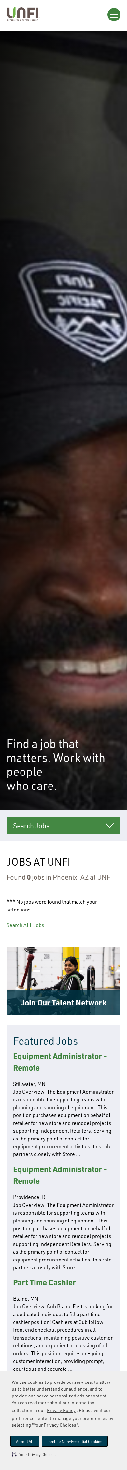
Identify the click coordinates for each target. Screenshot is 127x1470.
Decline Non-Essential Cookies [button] (74, 1441)
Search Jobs (31, 825)
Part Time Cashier (44, 1282)
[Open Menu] (113, 14)
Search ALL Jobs (25, 925)
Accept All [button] (25, 1441)
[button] (33, 1454)
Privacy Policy (61, 1410)
